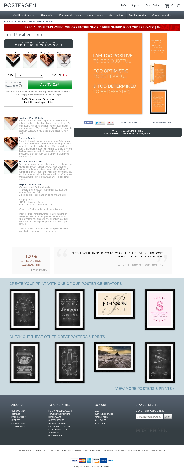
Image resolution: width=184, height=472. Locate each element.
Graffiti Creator (137, 14)
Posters (8, 21)
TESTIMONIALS (18, 426)
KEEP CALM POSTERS (58, 429)
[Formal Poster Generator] (114, 304)
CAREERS (16, 420)
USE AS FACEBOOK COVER (132, 123)
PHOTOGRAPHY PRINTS (59, 426)
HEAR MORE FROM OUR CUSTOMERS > (139, 265)
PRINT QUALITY (18, 423)
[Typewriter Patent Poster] (25, 362)
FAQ (123, 5)
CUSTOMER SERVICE (104, 414)
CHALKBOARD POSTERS (59, 414)
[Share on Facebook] (88, 122)
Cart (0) (175, 5)
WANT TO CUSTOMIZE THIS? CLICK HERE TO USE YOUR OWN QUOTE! (38, 44)
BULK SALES (100, 420)
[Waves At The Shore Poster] (114, 357)
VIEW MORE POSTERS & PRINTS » (145, 388)
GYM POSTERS (55, 435)
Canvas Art (47, 14)
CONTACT (16, 414)
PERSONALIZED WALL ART (60, 411)
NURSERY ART (54, 417)
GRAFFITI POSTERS (57, 423)
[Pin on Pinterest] (110, 123)
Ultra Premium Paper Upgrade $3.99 (13, 84)
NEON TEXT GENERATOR (51, 450)
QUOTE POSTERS (56, 420)
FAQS (97, 411)
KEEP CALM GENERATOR (154, 450)
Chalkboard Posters (24, 14)
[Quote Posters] (20, 5)
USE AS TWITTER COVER (160, 123)
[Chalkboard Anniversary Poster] (25, 309)
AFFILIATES (100, 423)
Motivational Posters (24, 21)
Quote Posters (95, 14)
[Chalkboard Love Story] (70, 309)
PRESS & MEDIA (19, 417)
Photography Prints (70, 14)
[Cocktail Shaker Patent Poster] (70, 362)
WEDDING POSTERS (57, 432)
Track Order (152, 5)
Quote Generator (161, 14)
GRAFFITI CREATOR (28, 450)
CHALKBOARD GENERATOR (78, 450)
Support (135, 5)
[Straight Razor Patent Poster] (160, 362)
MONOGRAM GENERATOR (127, 450)
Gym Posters (116, 14)
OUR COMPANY (18, 411)
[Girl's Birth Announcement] (160, 309)
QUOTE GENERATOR (103, 450)
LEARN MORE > (39, 270)
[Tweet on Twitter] (100, 123)
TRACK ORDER (101, 417)
